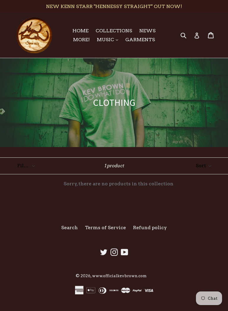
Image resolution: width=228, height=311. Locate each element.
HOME (80, 31)
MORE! (81, 39)
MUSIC (109, 39)
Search (69, 227)
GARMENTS (140, 39)
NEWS (147, 31)
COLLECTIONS (114, 31)
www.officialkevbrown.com (119, 276)
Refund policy (150, 227)
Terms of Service (105, 227)
